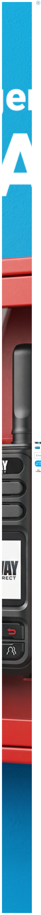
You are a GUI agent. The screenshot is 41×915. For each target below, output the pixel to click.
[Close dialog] (38, 3)
